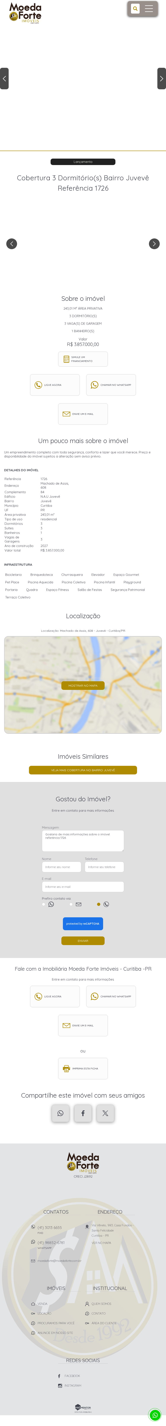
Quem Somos (101, 1304)
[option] (83, 75)
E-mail (46, 879)
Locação (44, 1313)
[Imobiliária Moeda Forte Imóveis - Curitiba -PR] (36, 13)
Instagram (73, 1385)
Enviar (83, 941)
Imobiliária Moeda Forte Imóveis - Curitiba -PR (83, 1163)
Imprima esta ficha (85, 1068)
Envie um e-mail (82, 414)
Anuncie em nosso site (55, 1333)
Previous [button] (4, 78)
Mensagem (50, 827)
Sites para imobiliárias (83, 1412)
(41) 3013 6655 (50, 1229)
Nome (46, 859)
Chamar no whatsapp (116, 384)
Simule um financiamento (82, 359)
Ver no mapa (101, 1243)
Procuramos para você (56, 1323)
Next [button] (161, 78)
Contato (98, 1313)
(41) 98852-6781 (51, 1245)
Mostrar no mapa (83, 686)
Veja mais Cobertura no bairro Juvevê (83, 770)
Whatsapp (60, 1113)
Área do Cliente (104, 1323)
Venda (42, 1304)
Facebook (83, 1113)
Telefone (91, 859)
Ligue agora (52, 384)
